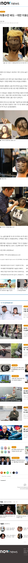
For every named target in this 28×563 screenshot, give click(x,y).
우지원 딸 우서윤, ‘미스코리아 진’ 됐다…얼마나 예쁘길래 (10, 529)
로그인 (25, 549)
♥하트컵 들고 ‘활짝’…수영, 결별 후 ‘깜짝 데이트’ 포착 (10, 537)
